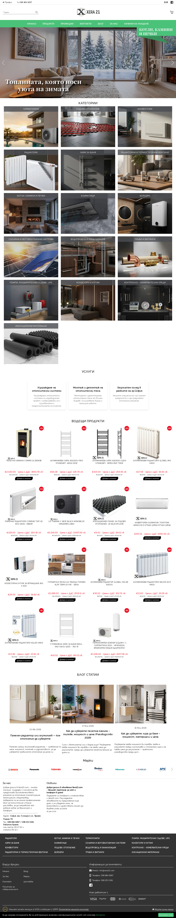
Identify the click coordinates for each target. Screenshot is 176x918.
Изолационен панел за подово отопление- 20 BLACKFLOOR (109, 522)
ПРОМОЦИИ (67, 23)
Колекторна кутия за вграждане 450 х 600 (24, 584)
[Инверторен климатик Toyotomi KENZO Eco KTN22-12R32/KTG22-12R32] (152, 504)
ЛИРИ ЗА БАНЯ (12, 843)
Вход (26, 871)
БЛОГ (100, 23)
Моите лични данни (164, 909)
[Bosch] (13, 769)
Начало (6, 871)
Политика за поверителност (10, 887)
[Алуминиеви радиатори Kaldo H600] (24, 625)
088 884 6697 (25, 2)
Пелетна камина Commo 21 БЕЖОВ (23, 460)
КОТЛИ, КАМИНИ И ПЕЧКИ (67, 838)
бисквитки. (101, 915)
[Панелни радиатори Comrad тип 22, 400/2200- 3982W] (24, 504)
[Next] (171, 62)
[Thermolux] (77, 769)
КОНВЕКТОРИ (11, 847)
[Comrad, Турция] (141, 769)
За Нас (6, 876)
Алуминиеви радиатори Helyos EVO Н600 (152, 583)
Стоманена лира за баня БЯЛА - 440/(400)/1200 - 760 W (66, 645)
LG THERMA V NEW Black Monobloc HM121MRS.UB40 (67, 522)
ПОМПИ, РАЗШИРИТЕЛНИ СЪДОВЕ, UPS (151, 838)
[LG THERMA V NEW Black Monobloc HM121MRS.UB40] (66, 504)
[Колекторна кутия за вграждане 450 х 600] (24, 564)
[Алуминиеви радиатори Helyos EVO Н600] (152, 564)
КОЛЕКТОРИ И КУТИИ (142, 843)
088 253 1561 (107, 880)
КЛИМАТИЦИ (60, 843)
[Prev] (4, 62)
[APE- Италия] (163, 769)
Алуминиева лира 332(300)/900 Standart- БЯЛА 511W (66, 461)
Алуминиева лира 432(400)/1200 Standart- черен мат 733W (109, 461)
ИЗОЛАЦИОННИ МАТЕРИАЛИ (145, 852)
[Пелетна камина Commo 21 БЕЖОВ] (24, 443)
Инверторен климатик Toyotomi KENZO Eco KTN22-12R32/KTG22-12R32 (152, 523)
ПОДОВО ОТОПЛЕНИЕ (65, 847)
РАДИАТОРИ (11, 838)
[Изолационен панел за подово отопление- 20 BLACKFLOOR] (109, 504)
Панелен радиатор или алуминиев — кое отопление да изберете (35, 737)
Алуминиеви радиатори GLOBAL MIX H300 (152, 461)
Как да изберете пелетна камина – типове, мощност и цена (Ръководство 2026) (88, 734)
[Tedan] (98, 769)
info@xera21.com (106, 870)
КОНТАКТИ (85, 23)
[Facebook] (172, 2)
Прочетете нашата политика (74, 909)
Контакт (7, 881)
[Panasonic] (34, 769)
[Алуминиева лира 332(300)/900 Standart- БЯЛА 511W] (66, 443)
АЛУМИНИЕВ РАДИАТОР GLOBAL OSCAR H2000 (109, 583)
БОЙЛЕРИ (59, 852)
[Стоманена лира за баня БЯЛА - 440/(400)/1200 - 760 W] (66, 625)
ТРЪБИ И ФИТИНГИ (95, 852)
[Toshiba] (56, 769)
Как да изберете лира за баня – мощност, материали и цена (140, 735)
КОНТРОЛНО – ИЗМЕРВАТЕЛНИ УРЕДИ (150, 847)
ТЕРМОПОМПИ (93, 838)
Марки (27, 876)
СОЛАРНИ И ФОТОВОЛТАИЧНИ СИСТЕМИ (105, 843)
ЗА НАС (114, 23)
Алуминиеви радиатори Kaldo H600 (24, 642)
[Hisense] (120, 769)
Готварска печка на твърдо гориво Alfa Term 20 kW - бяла (66, 583)
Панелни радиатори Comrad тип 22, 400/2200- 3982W (24, 522)
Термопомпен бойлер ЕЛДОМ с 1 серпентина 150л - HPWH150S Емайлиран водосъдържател (109, 645)
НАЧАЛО (31, 23)
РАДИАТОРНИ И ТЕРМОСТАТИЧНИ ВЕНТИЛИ (26, 852)
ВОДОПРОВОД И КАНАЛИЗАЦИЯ (101, 847)
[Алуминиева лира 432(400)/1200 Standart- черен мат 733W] (109, 443)
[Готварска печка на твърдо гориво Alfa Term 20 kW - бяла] (66, 564)
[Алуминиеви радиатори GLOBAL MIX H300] (152, 443)
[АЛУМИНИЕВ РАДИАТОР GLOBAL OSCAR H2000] (109, 564)
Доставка (28, 881)
